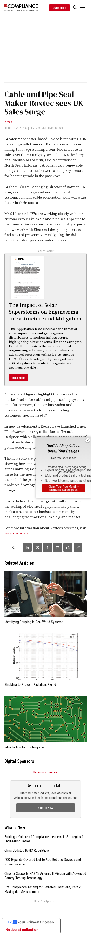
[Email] (57, 547)
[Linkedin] (27, 547)
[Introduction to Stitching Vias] (45, 719)
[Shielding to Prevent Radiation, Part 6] (45, 656)
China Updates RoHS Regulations (27, 850)
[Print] (67, 547)
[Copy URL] (78, 547)
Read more (18, 377)
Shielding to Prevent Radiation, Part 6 (30, 684)
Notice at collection (22, 929)
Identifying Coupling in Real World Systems (33, 622)
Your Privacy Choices (35, 922)
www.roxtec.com (17, 533)
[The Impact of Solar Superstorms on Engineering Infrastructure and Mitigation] (27, 277)
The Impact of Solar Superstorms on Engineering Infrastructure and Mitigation (45, 312)
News (8, 122)
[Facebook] (47, 547)
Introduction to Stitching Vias (24, 747)
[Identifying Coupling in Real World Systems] (45, 594)
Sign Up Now (45, 807)
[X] (37, 547)
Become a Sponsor (45, 772)
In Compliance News (49, 128)
